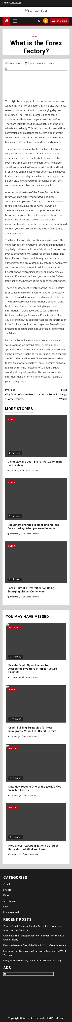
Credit (12, 689)
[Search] (39, 21)
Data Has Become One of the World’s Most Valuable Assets (34, 945)
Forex (35, 36)
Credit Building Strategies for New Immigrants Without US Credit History (32, 729)
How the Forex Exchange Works (53, 394)
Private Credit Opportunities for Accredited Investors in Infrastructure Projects (32, 669)
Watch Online (59, 20)
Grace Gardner (31, 470)
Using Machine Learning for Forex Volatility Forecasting (32, 960)
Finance (13, 748)
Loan (5, 906)
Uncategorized (11, 912)
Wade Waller (15, 63)
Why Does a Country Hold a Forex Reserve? (20, 394)
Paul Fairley (30, 795)
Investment (15, 627)
